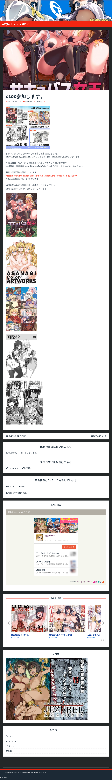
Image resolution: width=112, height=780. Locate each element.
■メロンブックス (29, 453)
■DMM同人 (27, 468)
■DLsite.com (12, 468)
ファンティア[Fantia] (83, 582)
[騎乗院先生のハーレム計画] (67, 619)
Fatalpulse (15, 637)
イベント (10, 746)
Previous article (16, 436)
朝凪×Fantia (50, 536)
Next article (98, 436)
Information (11, 741)
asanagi (28, 101)
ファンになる (69, 547)
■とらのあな (11, 453)
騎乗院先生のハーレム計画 (60, 634)
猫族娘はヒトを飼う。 (20, 634)
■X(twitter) (10, 24)
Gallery (9, 736)
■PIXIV (24, 24)
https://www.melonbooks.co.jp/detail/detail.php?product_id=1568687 (41, 176)
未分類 (39, 101)
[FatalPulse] (56, 19)
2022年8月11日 (14, 101)
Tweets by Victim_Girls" (17, 493)
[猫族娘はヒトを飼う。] (29, 619)
